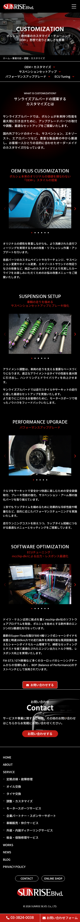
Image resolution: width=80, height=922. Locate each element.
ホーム (6, 58)
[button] (5, 209)
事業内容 (17, 58)
